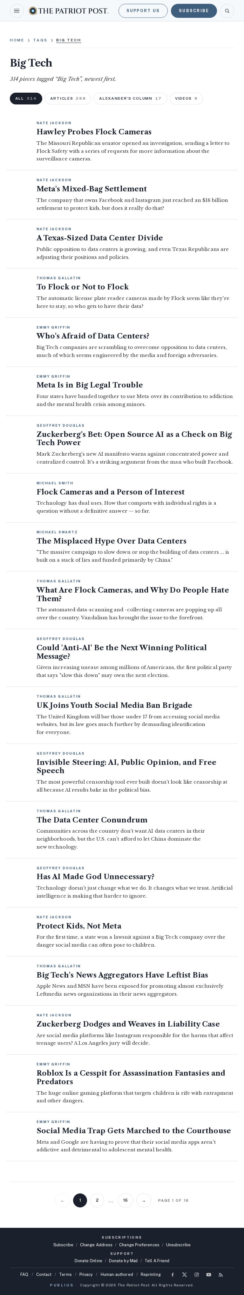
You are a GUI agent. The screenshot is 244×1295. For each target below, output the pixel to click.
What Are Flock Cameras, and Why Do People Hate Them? (133, 594)
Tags (40, 40)
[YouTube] (209, 1274)
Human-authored (117, 1274)
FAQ (24, 1274)
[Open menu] (17, 11)
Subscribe (194, 10)
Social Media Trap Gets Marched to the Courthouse (134, 1131)
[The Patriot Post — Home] (68, 11)
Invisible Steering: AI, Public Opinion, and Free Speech (126, 766)
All (26, 98)
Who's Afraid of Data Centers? (93, 336)
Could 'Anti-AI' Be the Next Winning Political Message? (122, 652)
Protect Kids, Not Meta (79, 926)
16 (125, 1200)
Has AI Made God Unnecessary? (95, 876)
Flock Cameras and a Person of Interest (111, 492)
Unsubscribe (178, 1244)
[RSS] (221, 1274)
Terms (65, 1274)
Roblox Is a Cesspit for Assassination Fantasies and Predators (131, 1077)
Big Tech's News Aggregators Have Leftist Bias (122, 975)
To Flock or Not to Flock (83, 287)
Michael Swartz (57, 532)
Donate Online (88, 1260)
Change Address (96, 1244)
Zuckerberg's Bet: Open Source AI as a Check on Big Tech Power (134, 438)
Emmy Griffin (53, 327)
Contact (44, 1274)
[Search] (227, 11)
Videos (186, 98)
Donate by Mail (123, 1260)
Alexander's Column (130, 98)
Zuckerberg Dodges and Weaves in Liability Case (128, 1024)
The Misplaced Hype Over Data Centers (111, 541)
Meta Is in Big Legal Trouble (90, 385)
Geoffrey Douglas (61, 425)
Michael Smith (55, 483)
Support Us (143, 10)
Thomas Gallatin (59, 278)
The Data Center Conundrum (92, 820)
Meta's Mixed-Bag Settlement (92, 189)
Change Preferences (139, 1244)
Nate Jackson (54, 123)
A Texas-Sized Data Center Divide (100, 238)
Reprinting (151, 1274)
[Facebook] (172, 1274)
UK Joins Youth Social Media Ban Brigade (114, 705)
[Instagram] (197, 1274)
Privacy (86, 1274)
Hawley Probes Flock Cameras (94, 132)
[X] (184, 1274)
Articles (68, 98)
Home (17, 40)
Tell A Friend (157, 1260)
